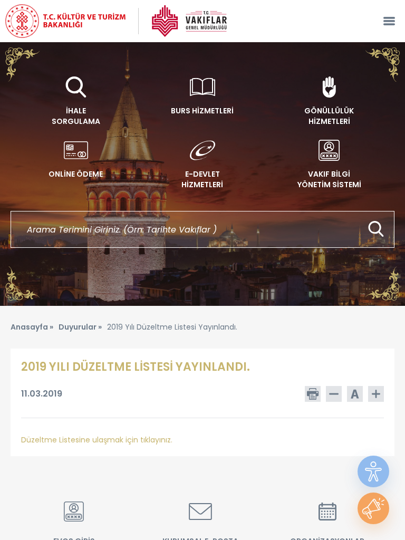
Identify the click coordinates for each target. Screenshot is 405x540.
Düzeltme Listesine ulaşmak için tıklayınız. (96, 440)
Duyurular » (80, 327)
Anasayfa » (32, 327)
